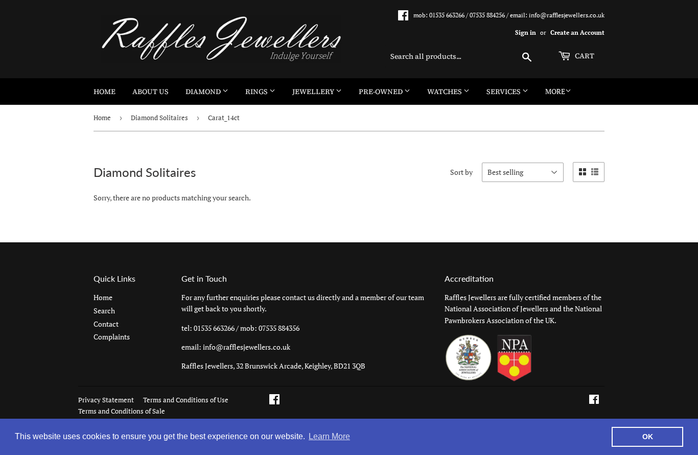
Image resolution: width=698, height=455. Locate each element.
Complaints (112, 337)
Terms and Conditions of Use (185, 399)
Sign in (525, 32)
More (555, 91)
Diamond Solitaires (159, 117)
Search (104, 310)
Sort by (461, 172)
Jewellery (314, 91)
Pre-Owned (381, 91)
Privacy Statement (106, 399)
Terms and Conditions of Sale (121, 411)
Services (504, 91)
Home (104, 91)
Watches (445, 91)
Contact (106, 324)
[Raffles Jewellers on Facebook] (594, 400)
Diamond (203, 91)
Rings (257, 91)
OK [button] (647, 437)
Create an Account (577, 32)
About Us (150, 91)
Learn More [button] (329, 436)
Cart (583, 56)
